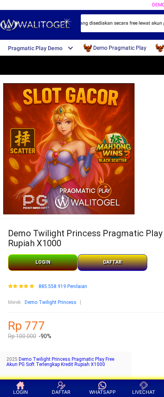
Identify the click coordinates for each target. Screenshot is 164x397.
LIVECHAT (143, 392)
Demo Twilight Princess (50, 302)
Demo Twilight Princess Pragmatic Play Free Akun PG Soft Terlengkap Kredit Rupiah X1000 (60, 362)
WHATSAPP (102, 392)
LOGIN (43, 262)
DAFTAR (112, 262)
